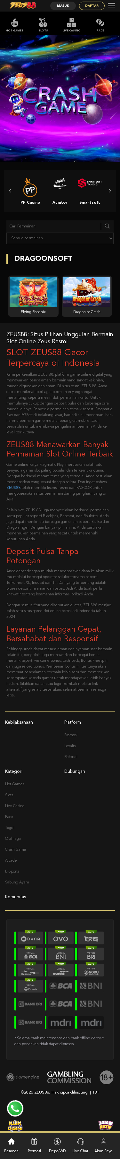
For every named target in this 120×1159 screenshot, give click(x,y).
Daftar (92, 5)
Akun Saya (103, 1151)
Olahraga (13, 839)
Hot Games (14, 31)
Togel (9, 828)
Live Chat (80, 1151)
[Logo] (22, 6)
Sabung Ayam (17, 882)
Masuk (63, 5)
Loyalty (70, 746)
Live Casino (72, 31)
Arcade (11, 861)
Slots (43, 31)
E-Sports (12, 872)
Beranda (11, 1151)
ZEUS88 (13, 488)
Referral (70, 757)
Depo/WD (57, 1151)
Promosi (70, 735)
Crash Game (15, 850)
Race (100, 31)
